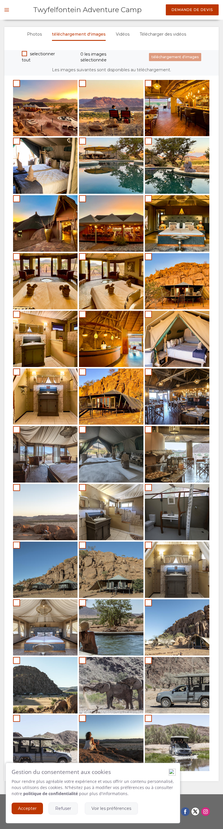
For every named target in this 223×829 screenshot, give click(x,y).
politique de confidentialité (50, 793)
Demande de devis (192, 10)
